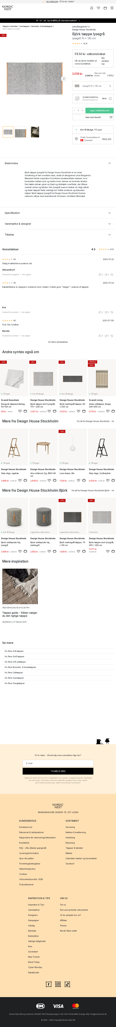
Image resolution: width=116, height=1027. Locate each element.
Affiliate (63, 920)
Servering (70, 827)
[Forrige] (5, 79)
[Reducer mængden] (74, 110)
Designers (33, 915)
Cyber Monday (35, 967)
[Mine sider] (91, 8)
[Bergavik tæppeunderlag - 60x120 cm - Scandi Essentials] (76, 98)
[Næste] (64, 79)
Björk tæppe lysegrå (11, 29)
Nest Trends (34, 957)
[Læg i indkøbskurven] (25, 411)
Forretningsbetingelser (29, 864)
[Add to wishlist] (20, 411)
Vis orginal (26, 274)
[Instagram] (58, 984)
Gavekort (70, 864)
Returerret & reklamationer (31, 832)
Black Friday (34, 962)
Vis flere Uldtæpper (14, 672)
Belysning (70, 843)
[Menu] (112, 8)
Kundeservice (25, 827)
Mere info (106, 139)
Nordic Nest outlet (68, 931)
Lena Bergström (79, 26)
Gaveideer (33, 951)
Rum (30, 946)
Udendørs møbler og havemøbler (81, 858)
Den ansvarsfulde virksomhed (74, 910)
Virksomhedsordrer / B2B (31, 879)
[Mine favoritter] (98, 8)
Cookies (23, 874)
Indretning (70, 837)
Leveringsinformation (29, 853)
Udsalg (31, 925)
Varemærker (34, 910)
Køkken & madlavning (76, 832)
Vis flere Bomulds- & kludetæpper (20, 667)
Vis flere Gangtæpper (15, 683)
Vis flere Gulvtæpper (14, 678)
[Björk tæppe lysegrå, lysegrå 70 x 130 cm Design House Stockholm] (34, 78)
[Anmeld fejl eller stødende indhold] (112, 274)
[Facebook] (48, 984)
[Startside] (7, 8)
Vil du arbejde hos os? (70, 915)
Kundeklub (24, 843)
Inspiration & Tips (36, 904)
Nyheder (32, 931)
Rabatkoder (33, 972)
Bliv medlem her (105, 61)
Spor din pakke (26, 858)
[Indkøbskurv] (105, 8)
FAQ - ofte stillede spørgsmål (32, 848)
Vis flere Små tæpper (14, 656)
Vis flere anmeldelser (58, 342)
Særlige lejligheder (37, 941)
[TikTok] (67, 984)
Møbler (69, 853)
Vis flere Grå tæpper (14, 651)
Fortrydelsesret (26, 884)
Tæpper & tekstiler (10, 26)
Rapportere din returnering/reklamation (37, 837)
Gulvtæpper (25, 26)
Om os (63, 904)
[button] (79, 43)
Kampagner (33, 920)
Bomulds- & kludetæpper (42, 26)
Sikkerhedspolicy (27, 869)
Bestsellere (33, 936)
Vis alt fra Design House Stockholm (93, 421)
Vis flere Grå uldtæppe (15, 662)
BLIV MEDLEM (52, 2)
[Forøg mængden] (82, 110)
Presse (63, 925)
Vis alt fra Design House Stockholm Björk (90, 490)
